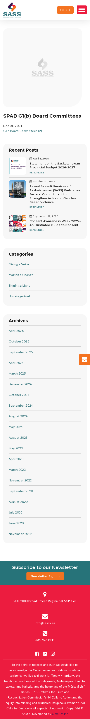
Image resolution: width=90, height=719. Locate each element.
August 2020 (18, 501)
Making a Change (21, 275)
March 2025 (17, 373)
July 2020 (15, 512)
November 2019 (20, 534)
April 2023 (16, 459)
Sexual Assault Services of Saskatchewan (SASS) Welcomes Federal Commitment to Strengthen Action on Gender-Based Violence (54, 194)
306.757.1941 (45, 640)
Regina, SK (45, 601)
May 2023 (16, 448)
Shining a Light (19, 285)
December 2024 (20, 384)
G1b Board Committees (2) (22, 131)
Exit (67, 10)
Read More (36, 172)
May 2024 (16, 427)
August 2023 (18, 437)
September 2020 (21, 491)
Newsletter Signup (45, 576)
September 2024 (21, 405)
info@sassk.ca (45, 623)
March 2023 (17, 469)
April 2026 (16, 330)
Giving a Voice (19, 264)
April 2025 (16, 363)
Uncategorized (19, 296)
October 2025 (19, 341)
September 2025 (21, 352)
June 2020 (16, 523)
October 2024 (19, 395)
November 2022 (20, 480)
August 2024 (18, 416)
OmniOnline (60, 714)
